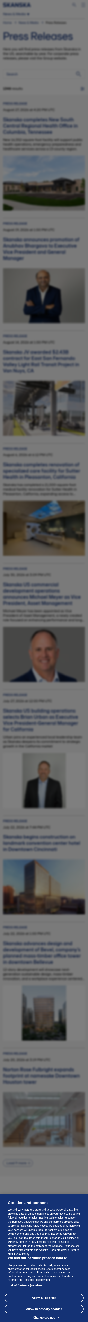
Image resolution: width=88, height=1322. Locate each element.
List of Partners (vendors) (26, 1285)
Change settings (44, 1317)
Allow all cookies (44, 1297)
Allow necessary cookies (44, 1309)
